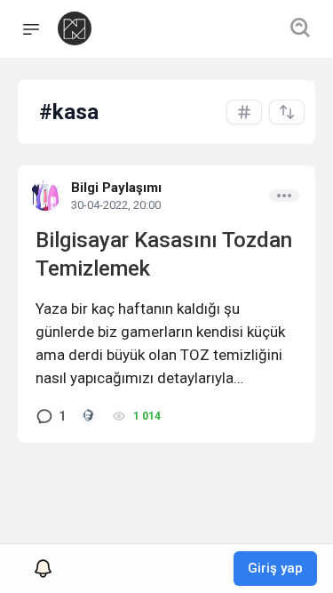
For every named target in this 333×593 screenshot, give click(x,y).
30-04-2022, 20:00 (116, 205)
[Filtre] (287, 112)
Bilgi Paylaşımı (116, 188)
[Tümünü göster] (244, 112)
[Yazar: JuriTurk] (88, 416)
